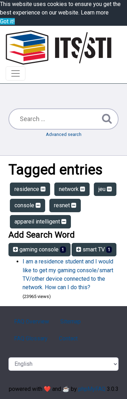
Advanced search (63, 134)
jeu (102, 189)
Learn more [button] (95, 12)
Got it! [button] (7, 21)
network (69, 189)
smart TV (95, 249)
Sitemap (70, 321)
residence (27, 189)
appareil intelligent (37, 221)
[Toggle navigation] (15, 73)
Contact (68, 338)
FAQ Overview (31, 321)
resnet (62, 205)
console (25, 205)
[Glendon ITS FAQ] (58, 47)
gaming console (41, 249)
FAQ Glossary (31, 338)
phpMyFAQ (91, 389)
